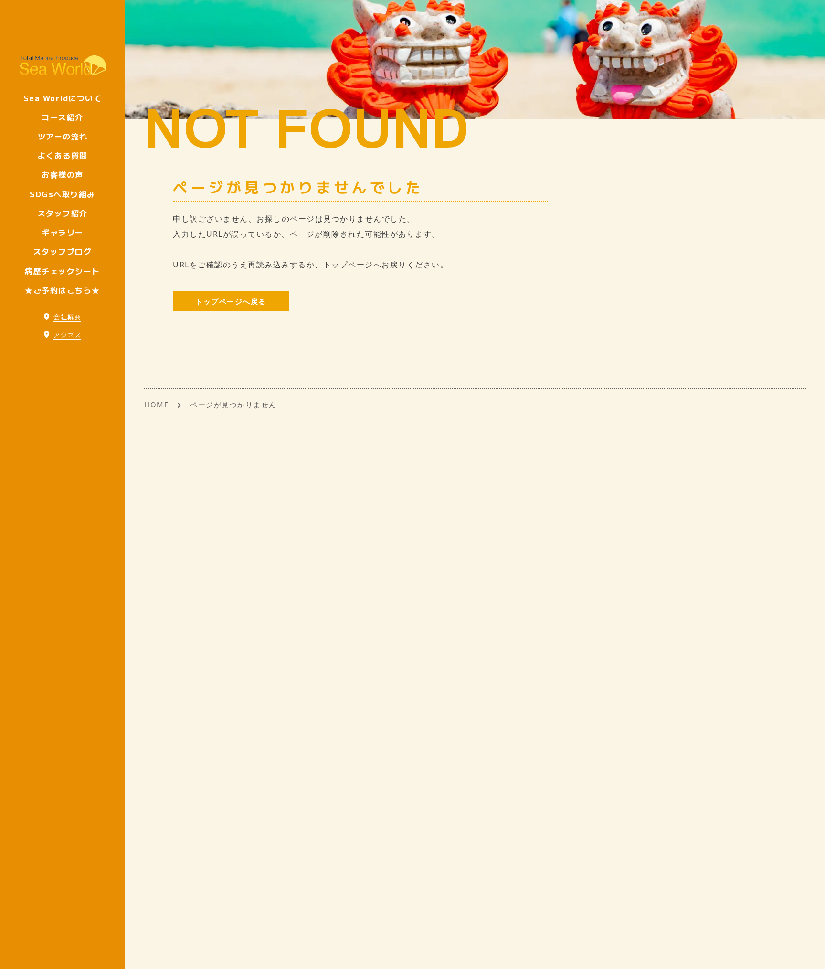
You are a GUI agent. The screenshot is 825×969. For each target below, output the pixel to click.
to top (806, 953)
